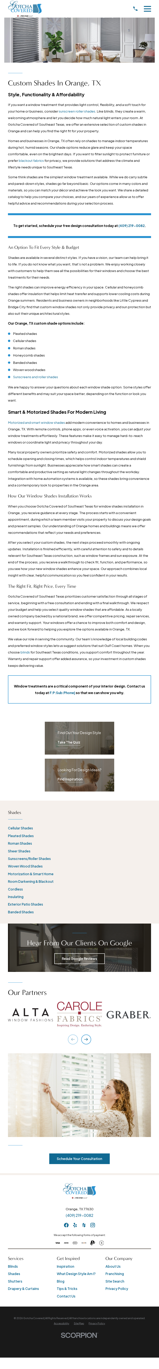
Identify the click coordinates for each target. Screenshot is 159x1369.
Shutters (15, 1281)
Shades (14, 1274)
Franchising (114, 1274)
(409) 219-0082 (79, 1215)
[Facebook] (66, 1225)
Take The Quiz (69, 742)
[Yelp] (75, 1225)
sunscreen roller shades (77, 111)
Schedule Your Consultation (79, 1159)
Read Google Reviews (79, 958)
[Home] (25, 9)
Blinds (13, 1266)
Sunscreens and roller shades (35, 377)
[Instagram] (92, 1225)
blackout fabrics (31, 160)
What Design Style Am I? (76, 1274)
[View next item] (86, 1039)
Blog (60, 1281)
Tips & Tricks (67, 1288)
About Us (113, 1266)
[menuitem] (79, 828)
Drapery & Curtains (23, 1288)
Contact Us (66, 1296)
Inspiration (65, 1266)
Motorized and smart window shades (36, 422)
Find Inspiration (70, 779)
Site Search (114, 1281)
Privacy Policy (116, 1288)
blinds (25, 652)
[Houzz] (84, 1225)
